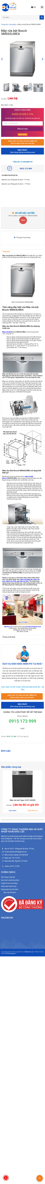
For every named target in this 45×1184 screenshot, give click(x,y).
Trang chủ (4, 24)
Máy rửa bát (6, 332)
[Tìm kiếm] (42, 17)
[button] (33, 7)
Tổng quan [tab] (6, 251)
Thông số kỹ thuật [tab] (8, 637)
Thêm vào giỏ (32, 811)
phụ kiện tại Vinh (23, 581)
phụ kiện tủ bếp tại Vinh (33, 626)
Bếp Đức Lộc (8, 626)
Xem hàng (12, 811)
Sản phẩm (12, 24)
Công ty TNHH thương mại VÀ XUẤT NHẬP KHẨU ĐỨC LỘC (22, 830)
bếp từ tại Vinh (11, 581)
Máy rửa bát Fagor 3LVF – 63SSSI (22, 800)
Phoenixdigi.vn (11, 953)
